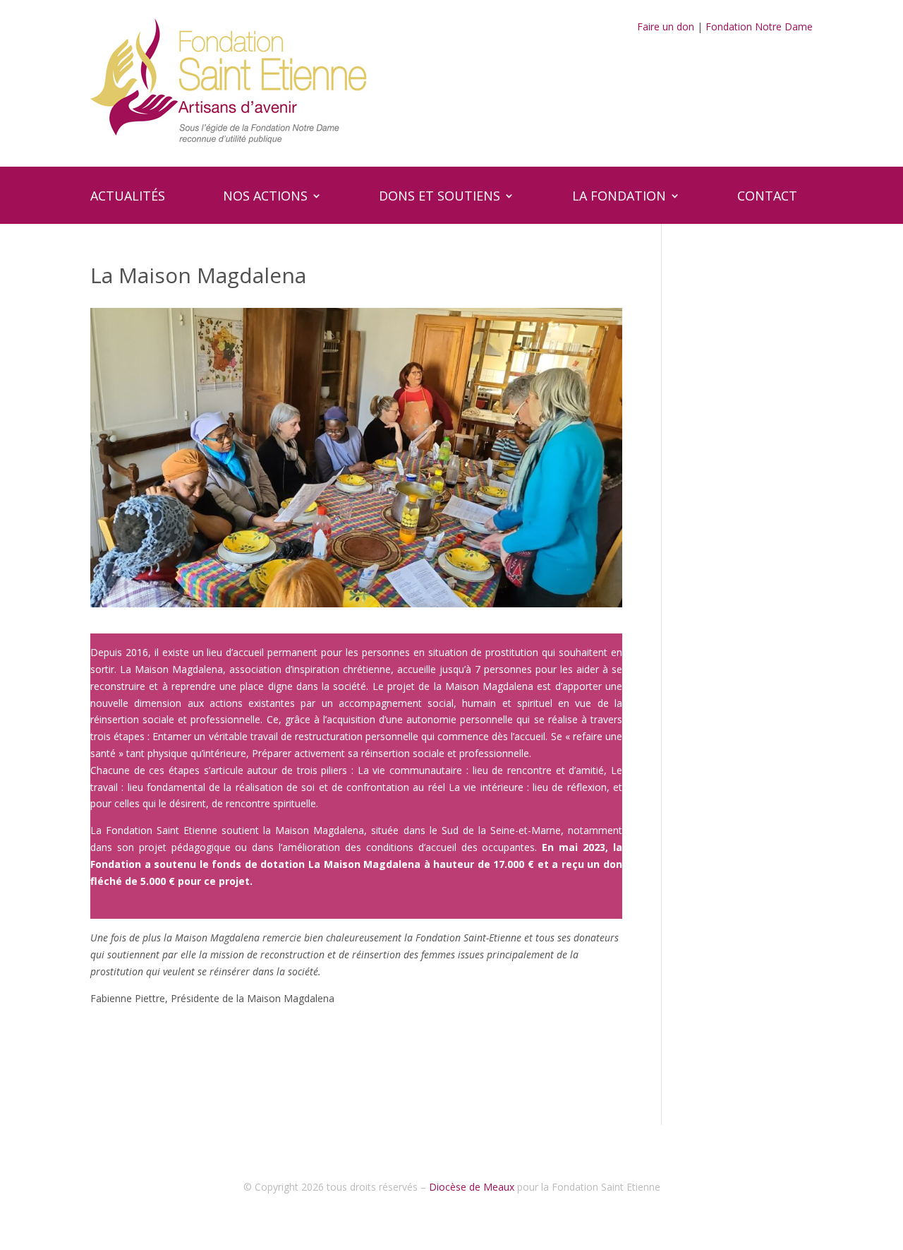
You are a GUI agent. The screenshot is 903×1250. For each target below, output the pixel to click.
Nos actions (265, 197)
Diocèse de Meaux (471, 1187)
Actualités (127, 197)
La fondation (619, 197)
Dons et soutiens (439, 197)
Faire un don (665, 26)
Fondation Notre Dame (759, 26)
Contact (767, 197)
